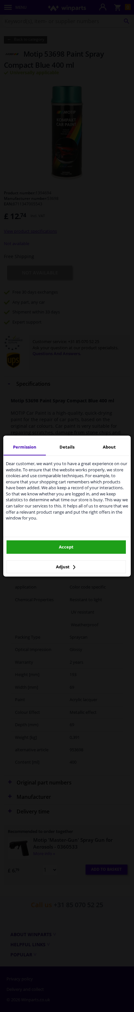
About (109, 447)
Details (67, 447)
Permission (24, 447)
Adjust (63, 567)
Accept (66, 547)
